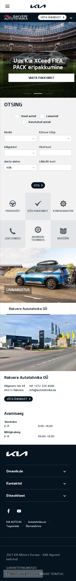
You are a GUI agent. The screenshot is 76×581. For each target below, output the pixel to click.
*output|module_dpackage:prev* (5, 309)
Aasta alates (12, 161)
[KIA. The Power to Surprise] (16, 453)
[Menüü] (7, 6)
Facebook (8, 511)
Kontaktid (14, 483)
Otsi (36, 185)
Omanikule (14, 471)
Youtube (19, 511)
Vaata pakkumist (41, 77)
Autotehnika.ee (37, 521)
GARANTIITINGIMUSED (21, 567)
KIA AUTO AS (14, 521)
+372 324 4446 (44, 385)
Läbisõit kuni (47, 161)
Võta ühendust (51, 17)
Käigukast (10, 147)
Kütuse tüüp (47, 132)
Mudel (8, 132)
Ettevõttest (15, 495)
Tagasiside (12, 525)
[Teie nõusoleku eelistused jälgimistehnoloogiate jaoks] (23, 574)
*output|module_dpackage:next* (70, 309)
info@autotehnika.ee (42, 390)
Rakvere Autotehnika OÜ (28, 309)
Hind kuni (45, 147)
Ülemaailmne (33, 525)
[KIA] (38, 6)
